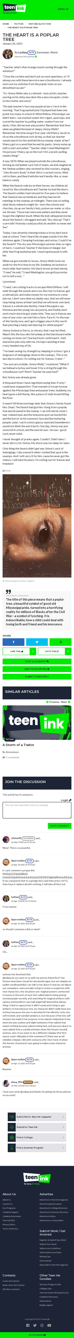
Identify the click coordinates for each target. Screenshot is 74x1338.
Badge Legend (46, 1305)
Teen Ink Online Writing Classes (54, 1292)
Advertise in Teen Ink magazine (54, 1199)
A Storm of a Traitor (18, 745)
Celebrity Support (10, 1212)
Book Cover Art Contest (13, 1285)
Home (6, 24)
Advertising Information (51, 1204)
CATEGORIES (36, 1335)
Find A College (25, 1137)
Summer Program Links (50, 1284)
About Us (7, 1199)
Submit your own (36, 676)
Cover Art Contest (11, 1281)
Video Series (45, 1301)
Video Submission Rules (51, 1252)
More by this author (25, 56)
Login (65, 800)
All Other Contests (11, 1289)
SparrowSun (18, 860)
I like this (22, 651)
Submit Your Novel (48, 1244)
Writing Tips (45, 1256)
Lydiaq (22, 52)
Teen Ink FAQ (9, 1220)
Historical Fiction (40, 24)
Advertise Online (47, 1216)
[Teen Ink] (18, 8)
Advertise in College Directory (53, 1208)
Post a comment (35, 661)
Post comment (59, 825)
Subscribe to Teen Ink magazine (54, 1264)
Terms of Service (10, 1228)
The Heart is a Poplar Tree (22, 27)
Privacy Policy (9, 1224)
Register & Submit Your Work (53, 1240)
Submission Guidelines (50, 1248)
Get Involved (45, 1260)
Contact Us (8, 1204)
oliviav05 (16, 838)
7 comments (12, 757)
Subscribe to (34, 1116)
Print (7, 470)
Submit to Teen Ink (27, 1127)
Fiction (18, 24)
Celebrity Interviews (12, 1216)
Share (7, 635)
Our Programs (9, 1208)
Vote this (57, 651)
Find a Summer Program (30, 1147)
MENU (62, 9)
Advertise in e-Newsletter (52, 1220)
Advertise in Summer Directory (54, 1212)
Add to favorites (35, 669)
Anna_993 (16, 1082)
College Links (46, 1288)
